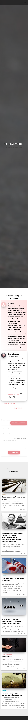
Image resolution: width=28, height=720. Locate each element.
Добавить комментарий (18, 423)
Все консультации (10, 403)
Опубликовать (14, 452)
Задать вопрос (19, 408)
